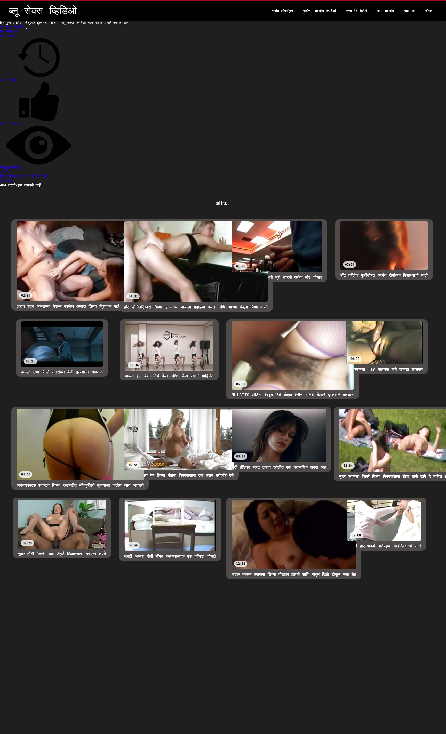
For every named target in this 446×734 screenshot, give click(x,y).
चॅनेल (428, 11)
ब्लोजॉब (4, 172)
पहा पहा (409, 11)
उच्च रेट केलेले (356, 11)
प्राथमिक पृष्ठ (9, 31)
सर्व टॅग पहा (39, 176)
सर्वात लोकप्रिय (282, 11)
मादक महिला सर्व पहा (15, 176)
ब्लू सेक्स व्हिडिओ (13, 27)
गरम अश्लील (385, 11)
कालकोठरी (6, 181)
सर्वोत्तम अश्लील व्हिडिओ (319, 11)
